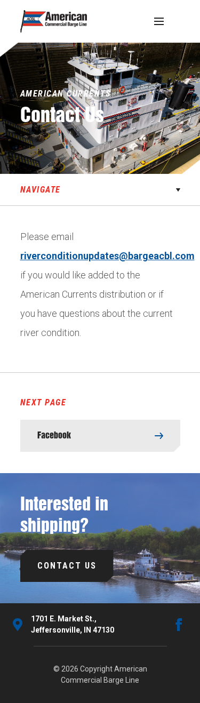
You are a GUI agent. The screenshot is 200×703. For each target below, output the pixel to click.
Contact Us (67, 566)
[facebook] (178, 624)
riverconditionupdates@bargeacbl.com (107, 255)
